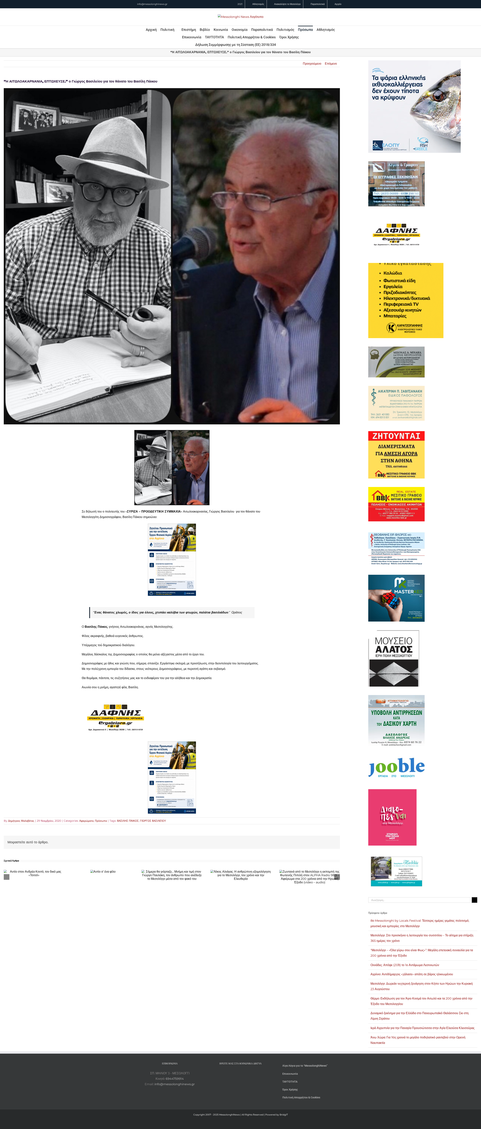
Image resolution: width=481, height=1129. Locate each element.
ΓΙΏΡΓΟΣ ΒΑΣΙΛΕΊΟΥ (153, 820)
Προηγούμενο (312, 63)
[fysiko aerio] (172, 526)
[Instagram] (240, 1073)
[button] (281, 44)
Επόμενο (331, 63)
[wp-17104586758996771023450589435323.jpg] (115, 696)
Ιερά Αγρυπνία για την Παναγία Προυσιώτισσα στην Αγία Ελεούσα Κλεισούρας (423, 1028)
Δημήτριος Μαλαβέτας (21, 820)
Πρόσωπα (101, 820)
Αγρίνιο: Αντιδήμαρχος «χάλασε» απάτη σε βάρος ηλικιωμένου (412, 974)
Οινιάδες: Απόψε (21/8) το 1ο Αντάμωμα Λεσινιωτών (405, 965)
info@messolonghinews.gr (152, 4)
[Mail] (251, 1073)
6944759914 (175, 1079)
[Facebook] (235, 1073)
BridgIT (284, 1114)
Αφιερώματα (86, 820)
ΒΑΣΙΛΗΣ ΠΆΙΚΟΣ (128, 820)
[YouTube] (230, 1073)
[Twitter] (245, 1073)
